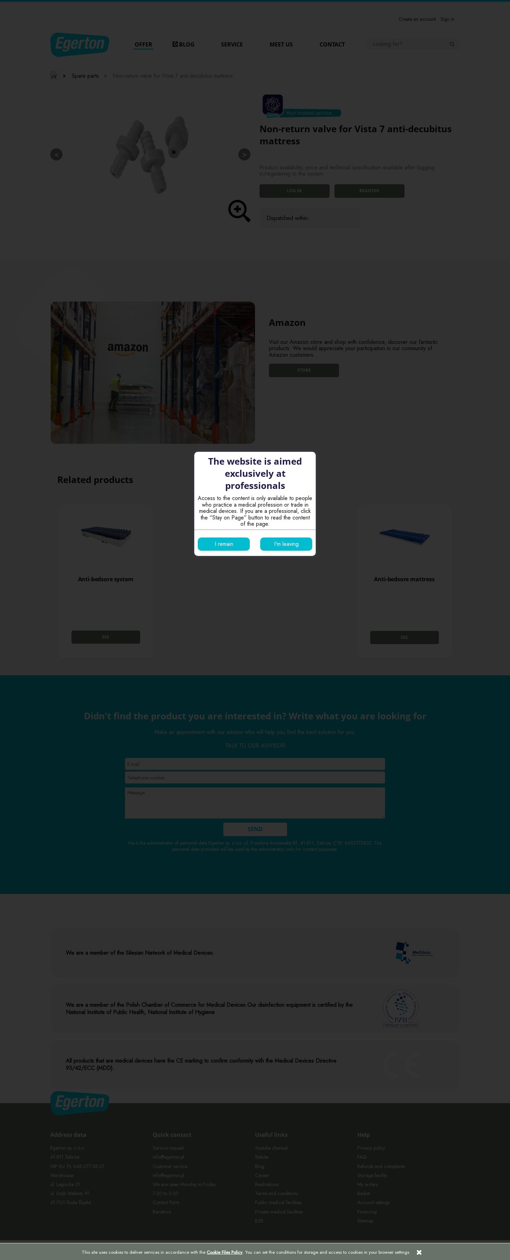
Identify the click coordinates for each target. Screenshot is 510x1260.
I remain (224, 544)
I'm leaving (286, 544)
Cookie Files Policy (225, 1252)
